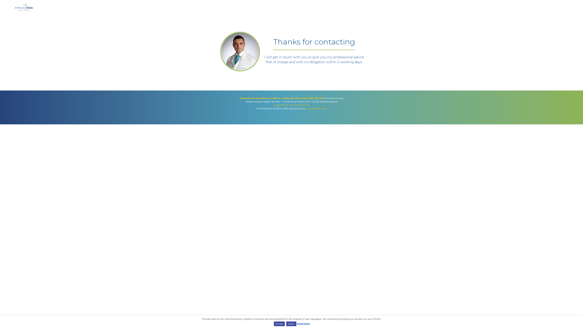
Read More (303, 323)
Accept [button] (279, 324)
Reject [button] (291, 324)
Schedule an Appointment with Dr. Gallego (266, 98)
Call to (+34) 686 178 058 (308, 98)
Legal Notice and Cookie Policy (291, 105)
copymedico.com (316, 108)
